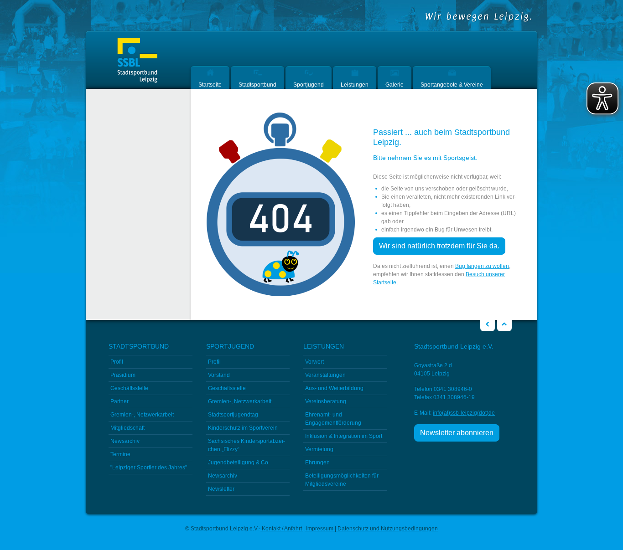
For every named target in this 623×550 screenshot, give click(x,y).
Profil (116, 362)
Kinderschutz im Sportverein (243, 428)
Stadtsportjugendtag (233, 414)
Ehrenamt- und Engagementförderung (333, 418)
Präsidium (122, 375)
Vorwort (314, 362)
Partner (119, 401)
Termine (120, 454)
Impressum (320, 528)
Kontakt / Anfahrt (281, 528)
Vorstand (219, 375)
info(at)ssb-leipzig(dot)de (464, 413)
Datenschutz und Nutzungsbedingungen (387, 528)
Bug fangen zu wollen (482, 266)
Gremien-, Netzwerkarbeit (142, 414)
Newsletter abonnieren (456, 433)
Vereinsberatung (325, 401)
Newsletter (221, 489)
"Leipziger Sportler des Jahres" (148, 467)
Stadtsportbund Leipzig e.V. (137, 60)
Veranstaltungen (325, 375)
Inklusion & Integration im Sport (343, 436)
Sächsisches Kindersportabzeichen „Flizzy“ (246, 445)
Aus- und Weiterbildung (334, 388)
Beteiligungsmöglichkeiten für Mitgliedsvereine (342, 480)
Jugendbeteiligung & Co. (239, 462)
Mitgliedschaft (127, 428)
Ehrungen (317, 462)
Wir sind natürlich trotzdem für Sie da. (439, 246)
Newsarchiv (125, 441)
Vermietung (319, 449)
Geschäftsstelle (129, 388)
